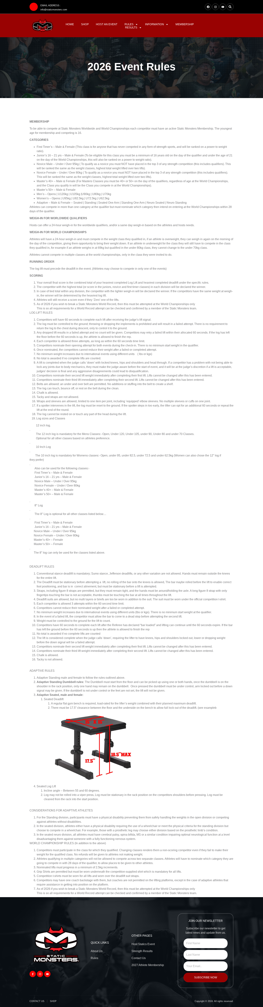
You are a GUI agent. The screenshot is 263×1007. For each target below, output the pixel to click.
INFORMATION (154, 24)
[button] (230, 7)
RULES (129, 24)
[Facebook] (208, 7)
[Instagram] (215, 7)
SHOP (85, 24)
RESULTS (131, 27)
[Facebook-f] (33, 974)
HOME (70, 24)
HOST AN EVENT (106, 24)
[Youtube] (223, 7)
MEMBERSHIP (185, 24)
